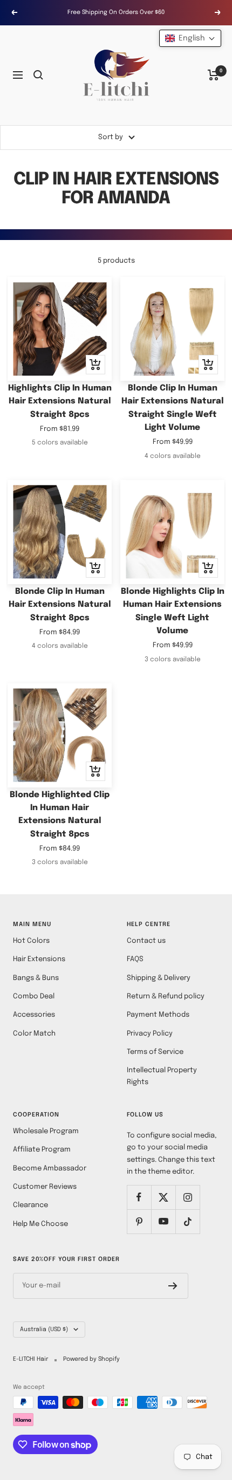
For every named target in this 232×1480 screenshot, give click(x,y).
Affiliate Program (42, 1149)
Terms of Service (155, 1052)
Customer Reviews (45, 1186)
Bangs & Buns (36, 978)
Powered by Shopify (91, 1359)
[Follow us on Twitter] (163, 1197)
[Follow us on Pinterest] (139, 1221)
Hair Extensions (39, 959)
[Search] (38, 75)
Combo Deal (33, 996)
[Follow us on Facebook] (139, 1197)
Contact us (146, 940)
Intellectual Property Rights (162, 1076)
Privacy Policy (150, 1033)
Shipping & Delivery (158, 978)
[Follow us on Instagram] (187, 1197)
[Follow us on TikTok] (187, 1221)
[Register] (173, 1286)
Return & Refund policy (165, 996)
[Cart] (213, 75)
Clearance (30, 1205)
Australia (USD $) (44, 1329)
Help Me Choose (40, 1224)
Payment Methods (158, 1014)
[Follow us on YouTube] (163, 1221)
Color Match (34, 1033)
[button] (190, 38)
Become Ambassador (49, 1168)
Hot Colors (31, 940)
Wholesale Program (46, 1131)
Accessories (34, 1014)
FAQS (135, 959)
